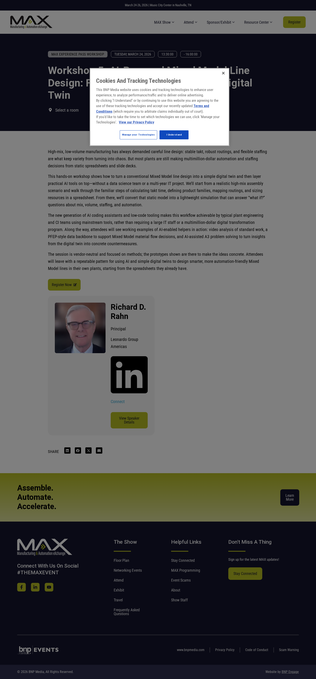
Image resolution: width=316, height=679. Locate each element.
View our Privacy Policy (136, 122)
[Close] (223, 73)
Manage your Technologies (138, 134)
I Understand (174, 134)
